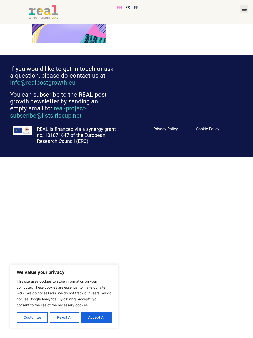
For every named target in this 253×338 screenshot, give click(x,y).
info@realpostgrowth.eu (42, 82)
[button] (244, 9)
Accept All (96, 317)
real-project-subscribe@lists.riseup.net (48, 112)
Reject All (64, 317)
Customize (32, 317)
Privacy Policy (165, 129)
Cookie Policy (207, 129)
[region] (64, 296)
